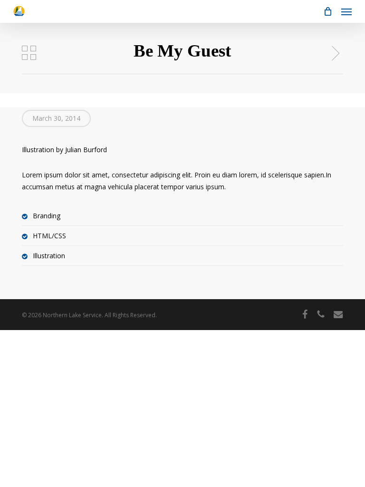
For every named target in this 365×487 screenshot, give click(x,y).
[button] (346, 11)
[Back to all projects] (29, 53)
